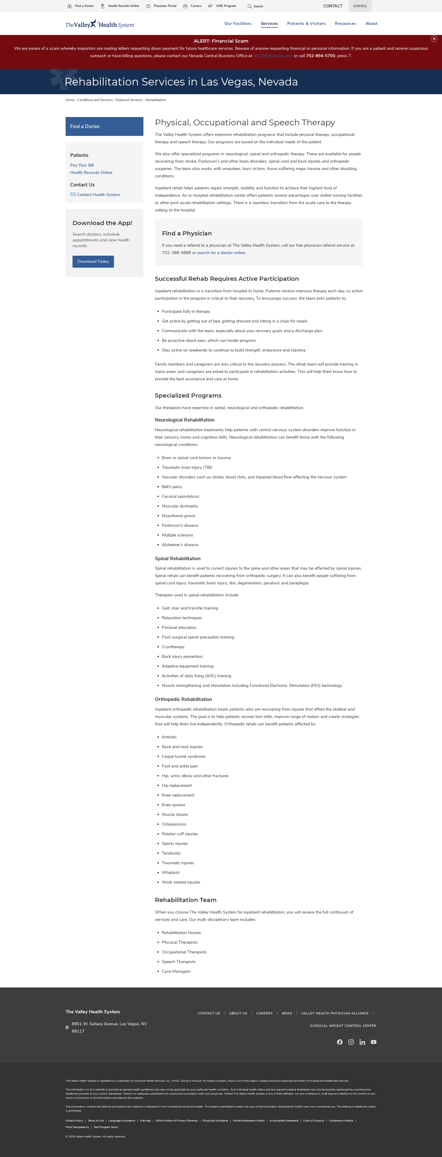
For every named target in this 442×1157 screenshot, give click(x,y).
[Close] (434, 38)
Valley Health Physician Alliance (335, 1013)
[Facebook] (340, 1042)
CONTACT (332, 6)
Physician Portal (165, 6)
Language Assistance (122, 1120)
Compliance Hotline (341, 1120)
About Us (238, 1013)
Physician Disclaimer (215, 1120)
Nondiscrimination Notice (249, 1120)
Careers (196, 6)
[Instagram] (351, 1042)
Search (258, 6)
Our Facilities (238, 23)
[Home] (98, 23)
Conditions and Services (95, 100)
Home (70, 100)
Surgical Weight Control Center (343, 1026)
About (371, 23)
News (287, 1013)
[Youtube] (373, 1042)
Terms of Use (96, 1120)
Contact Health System (98, 194)
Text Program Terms (106, 1127)
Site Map (145, 1120)
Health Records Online (123, 6)
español (360, 6)
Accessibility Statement (283, 1120)
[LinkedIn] (362, 1042)
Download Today (93, 261)
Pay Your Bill (82, 165)
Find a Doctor (84, 6)
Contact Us (209, 1013)
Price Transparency (77, 1127)
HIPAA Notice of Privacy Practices (177, 1120)
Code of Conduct (313, 1120)
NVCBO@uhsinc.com (273, 56)
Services (269, 23)
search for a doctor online (221, 252)
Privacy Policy (74, 1120)
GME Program (226, 6)
